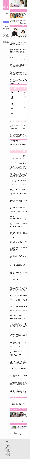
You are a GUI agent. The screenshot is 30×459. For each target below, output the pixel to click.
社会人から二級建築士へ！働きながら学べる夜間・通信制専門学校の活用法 (6, 36)
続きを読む (23, 22)
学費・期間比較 (6, 13)
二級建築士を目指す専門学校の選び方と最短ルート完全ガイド (6, 25)
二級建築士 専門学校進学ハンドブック (6, 2)
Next (26, 3)
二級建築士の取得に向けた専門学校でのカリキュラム (18, 400)
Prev (11, 3)
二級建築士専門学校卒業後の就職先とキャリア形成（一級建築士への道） (6, 42)
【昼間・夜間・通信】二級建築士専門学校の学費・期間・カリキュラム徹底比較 (6, 30)
